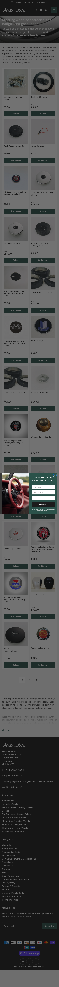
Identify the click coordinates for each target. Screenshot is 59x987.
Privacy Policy (47, 510)
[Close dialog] (55, 475)
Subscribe (43, 504)
